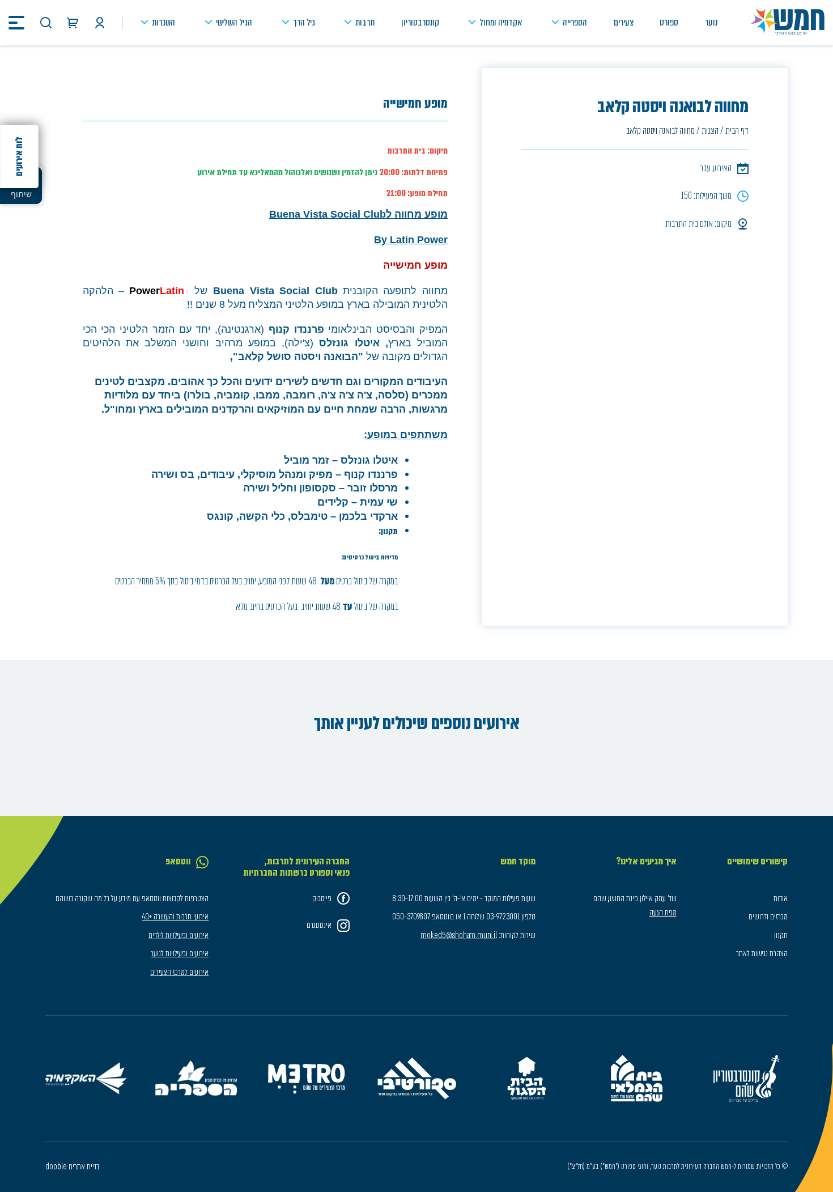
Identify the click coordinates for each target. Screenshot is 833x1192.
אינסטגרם (319, 925)
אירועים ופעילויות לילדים (178, 935)
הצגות (710, 130)
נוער (711, 22)
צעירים (624, 22)
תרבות (365, 22)
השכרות (163, 22)
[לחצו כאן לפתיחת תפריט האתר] (16, 22)
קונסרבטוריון (420, 22)
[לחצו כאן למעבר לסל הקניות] (72, 22)
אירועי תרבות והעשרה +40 (175, 916)
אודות (781, 898)
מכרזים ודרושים (768, 916)
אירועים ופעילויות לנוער (180, 953)
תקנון (781, 935)
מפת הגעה (663, 912)
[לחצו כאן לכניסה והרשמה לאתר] (99, 22)
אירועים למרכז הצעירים (179, 972)
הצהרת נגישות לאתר (762, 953)
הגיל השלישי (234, 22)
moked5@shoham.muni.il (458, 935)
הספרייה (575, 22)
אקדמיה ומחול (500, 22)
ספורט (669, 22)
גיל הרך (304, 22)
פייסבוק (322, 898)
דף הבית (737, 130)
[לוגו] (787, 22)
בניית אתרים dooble (72, 1166)
